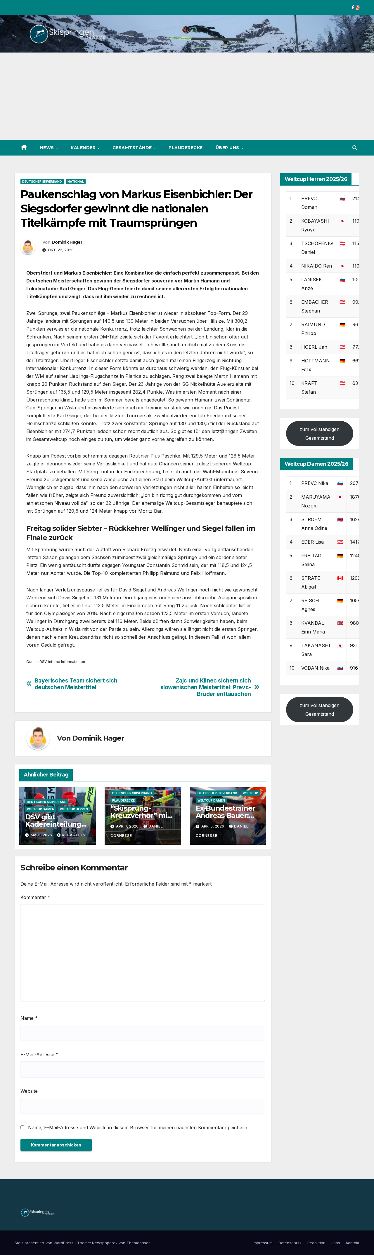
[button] (354, 148)
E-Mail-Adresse (39, 1054)
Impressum (263, 1242)
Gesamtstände (132, 147)
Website (29, 1091)
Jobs (335, 1242)
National (75, 181)
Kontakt (352, 1242)
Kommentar (35, 897)
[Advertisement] (187, 96)
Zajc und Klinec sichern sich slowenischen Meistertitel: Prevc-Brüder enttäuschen (205, 687)
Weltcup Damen (40, 809)
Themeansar (138, 1242)
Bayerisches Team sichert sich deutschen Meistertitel (76, 684)
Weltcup (250, 793)
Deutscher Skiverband (42, 181)
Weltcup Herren (74, 809)
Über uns (228, 147)
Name (29, 1018)
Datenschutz (290, 1242)
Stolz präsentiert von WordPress (45, 1242)
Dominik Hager (67, 242)
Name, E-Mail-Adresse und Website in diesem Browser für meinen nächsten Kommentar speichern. (138, 1127)
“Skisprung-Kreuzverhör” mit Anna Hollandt (140, 815)
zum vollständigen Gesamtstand (319, 433)
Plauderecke (186, 147)
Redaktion (74, 835)
